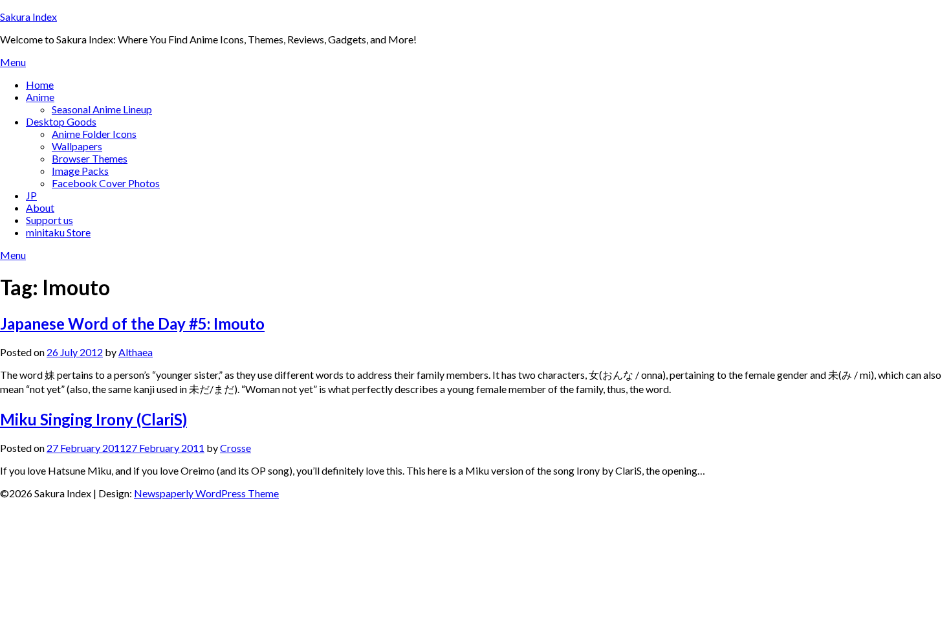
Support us (49, 220)
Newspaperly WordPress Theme (206, 493)
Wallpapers (77, 146)
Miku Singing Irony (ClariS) (93, 419)
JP (31, 195)
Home (40, 84)
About (40, 207)
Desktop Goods (61, 121)
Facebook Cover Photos (106, 183)
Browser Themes (89, 158)
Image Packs (80, 170)
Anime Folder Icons (94, 134)
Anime (40, 97)
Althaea (135, 352)
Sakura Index (28, 16)
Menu (13, 62)
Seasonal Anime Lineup (102, 109)
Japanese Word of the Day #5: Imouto (132, 323)
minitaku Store (58, 232)
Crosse (235, 448)
